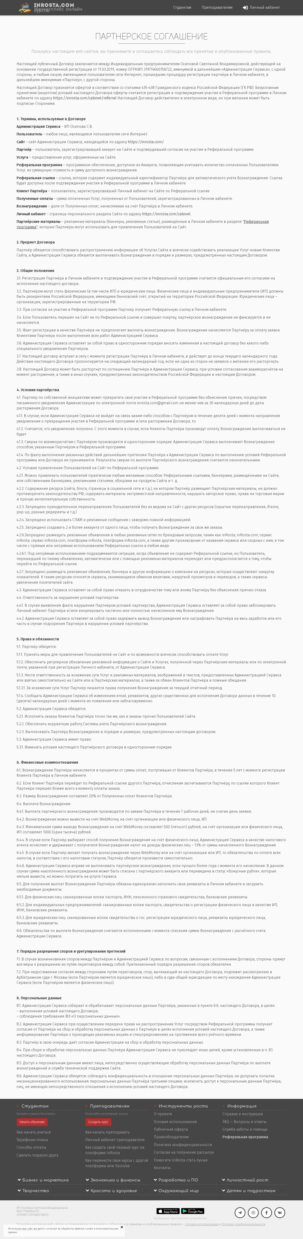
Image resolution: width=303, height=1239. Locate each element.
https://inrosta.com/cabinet (166, 214)
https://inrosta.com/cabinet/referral (84, 98)
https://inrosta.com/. (146, 142)
